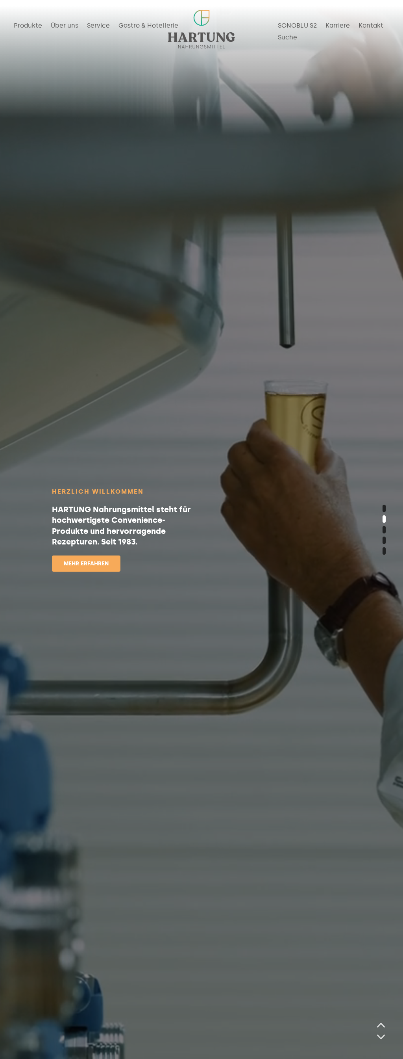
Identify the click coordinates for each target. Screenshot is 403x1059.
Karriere (337, 26)
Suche (287, 38)
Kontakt (371, 26)
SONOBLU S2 (297, 26)
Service (98, 26)
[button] (384, 508)
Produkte (28, 26)
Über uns (64, 26)
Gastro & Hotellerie (148, 26)
